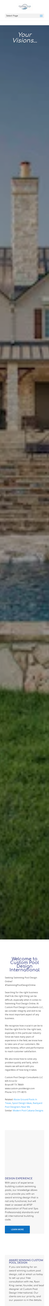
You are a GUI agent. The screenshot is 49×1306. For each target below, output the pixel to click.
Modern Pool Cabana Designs (28, 1110)
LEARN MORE (17, 1229)
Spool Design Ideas (22, 1103)
